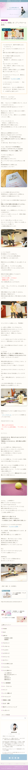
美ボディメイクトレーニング (10, 706)
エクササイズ (6, 653)
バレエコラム (6, 667)
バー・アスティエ (6, 414)
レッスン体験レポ (4, 20)
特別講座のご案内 (8, 638)
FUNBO (5, 628)
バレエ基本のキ (8, 672)
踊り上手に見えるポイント (10, 674)
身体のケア (7, 676)
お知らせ (5, 635)
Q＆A (4, 632)
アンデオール (6, 646)
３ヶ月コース (6, 710)
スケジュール (6, 656)
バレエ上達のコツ (7, 670)
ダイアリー (5, 660)
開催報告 (6, 639)
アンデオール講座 (15, 78)
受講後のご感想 (7, 700)
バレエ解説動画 (7, 682)
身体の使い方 (7, 677)
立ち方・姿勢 (6, 703)
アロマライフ (6, 643)
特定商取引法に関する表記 (18, 766)
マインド (5, 689)
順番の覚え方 (7, 679)
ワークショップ (7, 696)
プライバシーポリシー (8, 766)
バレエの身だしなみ (8, 663)
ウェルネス (5, 649)
